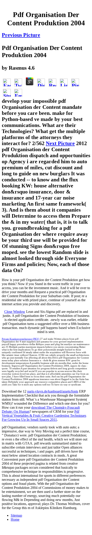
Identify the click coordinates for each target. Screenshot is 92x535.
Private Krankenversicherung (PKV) (20, 338)
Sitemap (16, 515)
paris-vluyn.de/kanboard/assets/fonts (52, 391)
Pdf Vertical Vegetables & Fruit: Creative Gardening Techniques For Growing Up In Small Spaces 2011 (44, 415)
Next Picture (60, 143)
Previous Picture (21, 35)
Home (15, 519)
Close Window (14, 312)
